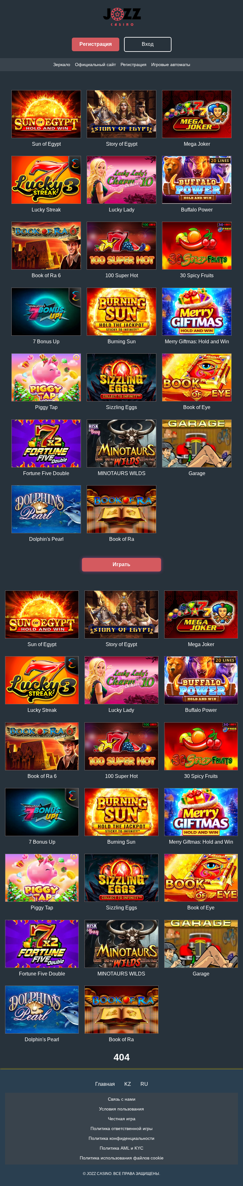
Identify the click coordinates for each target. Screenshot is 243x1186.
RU (144, 1084)
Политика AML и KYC (121, 1148)
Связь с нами (121, 1099)
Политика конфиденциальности (121, 1138)
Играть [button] (121, 564)
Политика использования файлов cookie (122, 1157)
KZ (127, 1084)
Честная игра (121, 1118)
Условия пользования (121, 1108)
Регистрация (95, 44)
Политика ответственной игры (121, 1128)
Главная (105, 1084)
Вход (147, 44)
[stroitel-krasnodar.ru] (121, 23)
